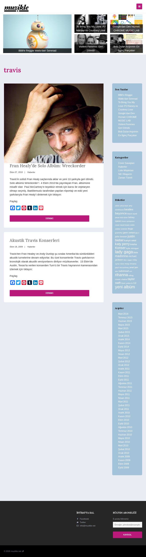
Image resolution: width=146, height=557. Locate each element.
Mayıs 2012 (124, 350)
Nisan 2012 (124, 354)
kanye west (130, 240)
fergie (130, 229)
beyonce (121, 213)
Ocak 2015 (123, 336)
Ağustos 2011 (125, 383)
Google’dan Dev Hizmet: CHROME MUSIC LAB (127, 117)
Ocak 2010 (123, 453)
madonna (121, 256)
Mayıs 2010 (124, 438)
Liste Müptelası (125, 170)
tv (132, 283)
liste (135, 252)
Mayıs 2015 (124, 325)
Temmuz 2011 (125, 387)
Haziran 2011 (125, 391)
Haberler (31, 172)
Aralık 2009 (124, 456)
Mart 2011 (123, 401)
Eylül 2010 (123, 423)
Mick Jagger (127, 260)
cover (117, 225)
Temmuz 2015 (125, 317)
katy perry (122, 244)
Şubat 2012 (124, 361)
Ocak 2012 (123, 365)
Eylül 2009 (123, 467)
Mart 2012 (123, 358)
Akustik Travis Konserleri (34, 240)
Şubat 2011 (124, 405)
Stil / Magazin (125, 174)
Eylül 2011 (123, 380)
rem (130, 271)
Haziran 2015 (125, 321)
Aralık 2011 (124, 369)
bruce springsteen (128, 221)
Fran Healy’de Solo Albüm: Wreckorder (48, 165)
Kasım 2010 (124, 416)
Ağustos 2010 (125, 427)
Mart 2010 (123, 445)
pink (116, 271)
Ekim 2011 (123, 376)
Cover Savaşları (126, 163)
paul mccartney (122, 267)
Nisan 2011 (124, 398)
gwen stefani (129, 233)
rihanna (121, 275)
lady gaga (124, 252)
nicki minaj (124, 264)
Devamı (49, 218)
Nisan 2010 (124, 442)
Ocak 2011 (123, 409)
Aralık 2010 (124, 412)
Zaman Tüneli (125, 177)
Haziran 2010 (125, 434)
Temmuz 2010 (125, 431)
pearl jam (133, 267)
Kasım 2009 (124, 460)
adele (117, 206)
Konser (120, 248)
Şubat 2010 (124, 449)
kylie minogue (132, 248)
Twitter (82, 522)
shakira (124, 279)
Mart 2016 (123, 314)
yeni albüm (125, 286)
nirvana (133, 264)
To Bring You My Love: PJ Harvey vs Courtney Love (128, 106)
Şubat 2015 (124, 332)
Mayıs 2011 (124, 394)
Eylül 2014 (123, 346)
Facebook (84, 519)
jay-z (137, 233)
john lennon (121, 236)
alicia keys (124, 206)
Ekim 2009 (123, 464)
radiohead (123, 271)
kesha (133, 244)
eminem (124, 229)
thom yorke (126, 283)
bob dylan (124, 217)
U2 (134, 283)
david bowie (125, 225)
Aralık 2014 (124, 339)
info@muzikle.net (87, 526)
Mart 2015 (123, 328)
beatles (128, 209)
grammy (118, 233)
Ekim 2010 (123, 420)
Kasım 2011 (124, 372)
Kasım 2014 (124, 343)
